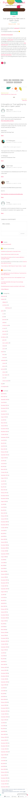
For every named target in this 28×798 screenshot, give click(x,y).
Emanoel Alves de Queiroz (6, 257)
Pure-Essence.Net (14, 2)
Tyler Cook (9, 166)
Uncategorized (4, 386)
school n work (5, 380)
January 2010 (3, 518)
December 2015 (4, 405)
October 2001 (4, 783)
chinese (4, 372)
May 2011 (3, 486)
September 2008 (4, 553)
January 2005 (3, 670)
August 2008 (3, 556)
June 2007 (3, 597)
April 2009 (3, 536)
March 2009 (3, 539)
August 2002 (3, 754)
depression (3, 296)
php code (4, 331)
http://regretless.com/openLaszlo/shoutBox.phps (12, 194)
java (3, 316)
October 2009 (4, 527)
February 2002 (4, 772)
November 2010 (4, 498)
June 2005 (3, 655)
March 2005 (3, 664)
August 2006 (3, 620)
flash (5, 80)
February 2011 (4, 492)
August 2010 (3, 501)
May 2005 (3, 658)
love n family (4, 374)
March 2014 (3, 422)
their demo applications (6, 54)
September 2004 (4, 681)
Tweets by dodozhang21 (6, 244)
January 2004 (3, 705)
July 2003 (3, 722)
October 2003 (4, 714)
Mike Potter (9, 110)
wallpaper (4, 302)
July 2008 (3, 559)
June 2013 (3, 440)
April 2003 (3, 731)
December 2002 (4, 743)
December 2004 (4, 673)
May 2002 (3, 763)
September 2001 (4, 786)
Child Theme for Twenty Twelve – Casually (17, 266)
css (3, 313)
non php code (5, 325)
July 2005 (3, 652)
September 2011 (4, 475)
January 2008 (3, 577)
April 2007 (3, 603)
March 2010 (3, 513)
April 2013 (3, 446)
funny (3, 354)
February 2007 (4, 609)
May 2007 (3, 600)
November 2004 (4, 676)
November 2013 (4, 431)
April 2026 (3, 393)
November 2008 (4, 548)
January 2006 (3, 635)
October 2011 (4, 472)
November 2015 (4, 408)
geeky (14, 16)
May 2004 (3, 693)
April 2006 (3, 626)
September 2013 (4, 437)
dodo (7, 181)
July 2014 (3, 419)
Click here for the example (7, 34)
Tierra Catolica (4, 266)
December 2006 (4, 615)
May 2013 (3, 443)
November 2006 (4, 617)
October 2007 (4, 585)
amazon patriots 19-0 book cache (9, 94)
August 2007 (3, 591)
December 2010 (4, 495)
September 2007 (4, 588)
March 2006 (3, 629)
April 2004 (3, 696)
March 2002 (3, 769)
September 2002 (4, 751)
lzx (10, 80)
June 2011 (3, 483)
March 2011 (3, 489)
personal (3, 369)
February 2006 (4, 632)
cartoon (4, 363)
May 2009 (3, 533)
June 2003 (3, 725)
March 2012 (3, 469)
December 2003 (4, 708)
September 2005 (4, 647)
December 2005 (4, 638)
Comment (22, 233)
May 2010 (3, 510)
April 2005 (3, 661)
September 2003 (4, 716)
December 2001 (4, 778)
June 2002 (3, 760)
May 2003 (3, 728)
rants (3, 377)
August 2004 (3, 684)
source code (17, 82)
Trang (8, 202)
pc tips (3, 328)
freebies (2, 299)
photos (3, 366)
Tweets (5, 242)
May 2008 (3, 565)
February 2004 (4, 702)
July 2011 (3, 481)
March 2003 (3, 734)
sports (3, 348)
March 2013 (3, 449)
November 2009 (4, 524)
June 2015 (3, 411)
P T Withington (10, 140)
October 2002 (4, 748)
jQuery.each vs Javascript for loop (14, 251)
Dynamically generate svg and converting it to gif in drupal (12, 286)
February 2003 (4, 737)
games (3, 339)
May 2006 (3, 623)
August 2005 (3, 649)
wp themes (4, 305)
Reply (2, 135)
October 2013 (4, 434)
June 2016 (3, 402)
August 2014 (3, 416)
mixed (2, 351)
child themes (7, 307)
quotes (3, 357)
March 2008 (3, 571)
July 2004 (3, 687)
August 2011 (3, 478)
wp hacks (4, 334)
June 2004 (3, 690)
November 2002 (4, 746)
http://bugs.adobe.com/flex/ (7, 120)
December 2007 (4, 580)
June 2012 (3, 463)
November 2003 (4, 711)
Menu (14, 13)
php (22, 80)
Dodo (18, 24)
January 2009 (3, 542)
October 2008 (4, 550)
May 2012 (3, 466)
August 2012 (3, 457)
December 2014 (4, 414)
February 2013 (4, 451)
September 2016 (4, 399)
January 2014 (3, 425)
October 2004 (4, 679)
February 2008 (4, 574)
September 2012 (4, 454)
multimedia (3, 360)
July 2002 (3, 757)
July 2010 (3, 504)
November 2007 (4, 582)
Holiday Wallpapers (5, 289)
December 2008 (4, 545)
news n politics (5, 342)
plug (2, 383)
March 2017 (3, 396)
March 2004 (3, 699)
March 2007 (3, 606)
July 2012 (3, 460)
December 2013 (4, 428)
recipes (3, 345)
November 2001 (4, 780)
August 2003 (3, 719)
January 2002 (3, 775)
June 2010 (3, 507)
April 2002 (3, 766)
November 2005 (4, 641)
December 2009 (4, 521)
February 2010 (4, 515)
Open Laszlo (10, 39)
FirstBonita (3, 251)
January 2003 (3, 740)
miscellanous (3, 337)
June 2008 (3, 562)
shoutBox (10, 82)
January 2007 (3, 612)
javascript (4, 319)
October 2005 (4, 644)
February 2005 (4, 667)
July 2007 (3, 594)
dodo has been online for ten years (12, 254)
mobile (3, 322)
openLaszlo (16, 28)
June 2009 (3, 530)
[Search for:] (14, 9)
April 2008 (3, 568)
